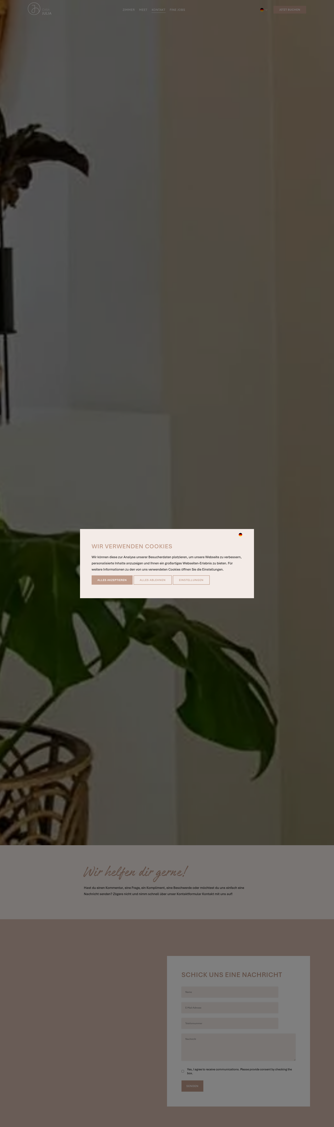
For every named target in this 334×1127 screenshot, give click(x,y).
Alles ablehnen (153, 580)
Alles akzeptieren (112, 580)
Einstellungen (191, 580)
